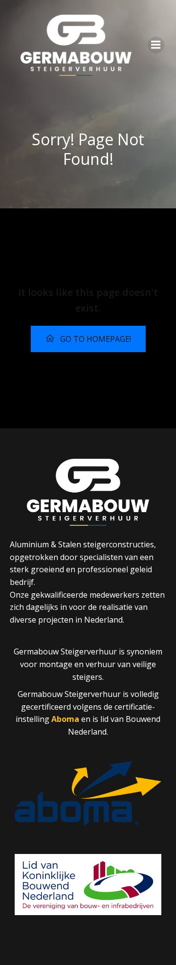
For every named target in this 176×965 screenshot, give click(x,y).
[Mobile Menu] (156, 45)
